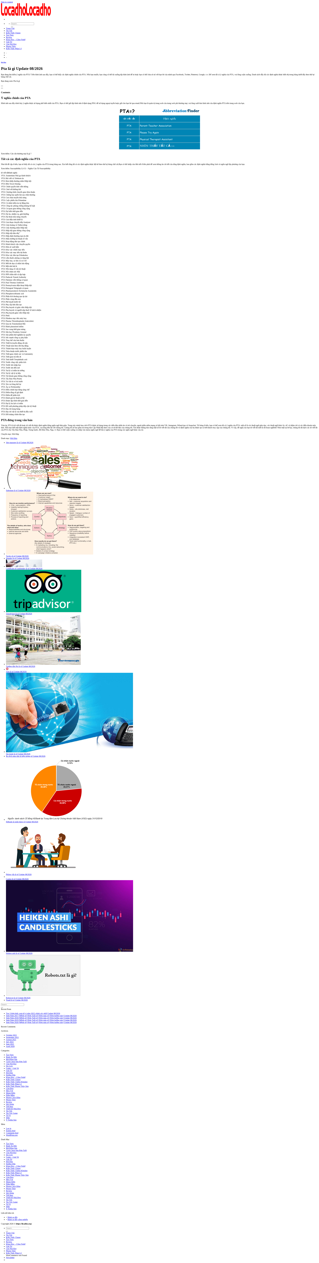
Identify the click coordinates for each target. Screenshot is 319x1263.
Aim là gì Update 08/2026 (16, 672)
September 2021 (12, 1037)
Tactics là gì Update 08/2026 (17, 556)
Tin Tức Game (12, 1113)
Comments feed (12, 1133)
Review (9, 37)
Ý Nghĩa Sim (11, 1120)
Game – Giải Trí (12, 1068)
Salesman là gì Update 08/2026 (18, 490)
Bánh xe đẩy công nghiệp (18, 1219)
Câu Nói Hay (11, 44)
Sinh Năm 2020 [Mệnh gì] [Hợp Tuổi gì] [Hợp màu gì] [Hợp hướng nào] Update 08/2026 (41, 1022)
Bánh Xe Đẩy (11, 1057)
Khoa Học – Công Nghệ (15, 40)
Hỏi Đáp (3, 62)
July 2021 (10, 1042)
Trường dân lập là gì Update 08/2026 (20, 666)
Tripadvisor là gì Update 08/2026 (19, 614)
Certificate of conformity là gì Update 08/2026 (24, 569)
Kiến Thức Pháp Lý (14, 49)
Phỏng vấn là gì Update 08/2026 (19, 874)
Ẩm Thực (10, 35)
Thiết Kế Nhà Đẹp (13, 1109)
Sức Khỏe (10, 1104)
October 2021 (11, 1035)
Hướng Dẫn (10, 1075)
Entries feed (10, 1131)
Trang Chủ (10, 28)
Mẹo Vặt (9, 1091)
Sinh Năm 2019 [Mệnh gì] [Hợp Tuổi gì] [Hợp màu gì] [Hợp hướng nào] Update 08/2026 (41, 1020)
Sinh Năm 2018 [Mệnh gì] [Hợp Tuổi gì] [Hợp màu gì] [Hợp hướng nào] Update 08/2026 (41, 1018)
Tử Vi (8, 1115)
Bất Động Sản (11, 1059)
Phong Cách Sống (13, 1097)
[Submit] (12, 26)
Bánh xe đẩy (13, 1217)
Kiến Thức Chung (13, 33)
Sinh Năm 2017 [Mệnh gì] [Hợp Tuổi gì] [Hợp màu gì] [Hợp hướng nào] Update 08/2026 (41, 1016)
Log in (8, 1128)
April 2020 (10, 1046)
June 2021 (10, 1044)
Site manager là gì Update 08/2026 (19, 443)
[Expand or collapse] (2, 88)
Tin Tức (9, 31)
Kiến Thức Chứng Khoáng (16, 1082)
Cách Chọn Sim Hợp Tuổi (16, 1062)
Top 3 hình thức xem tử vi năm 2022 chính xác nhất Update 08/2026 (33, 1013)
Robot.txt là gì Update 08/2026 (18, 998)
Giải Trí (9, 42)
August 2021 (11, 1040)
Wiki (8, 1118)
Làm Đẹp (9, 1088)
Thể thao (9, 1106)
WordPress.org (12, 1135)
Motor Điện (10, 1093)
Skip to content (7, 2)
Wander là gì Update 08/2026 (17, 558)
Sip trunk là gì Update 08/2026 (18, 754)
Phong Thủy (11, 46)
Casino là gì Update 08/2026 (17, 879)
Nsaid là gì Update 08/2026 (17, 1000)
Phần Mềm (10, 1095)
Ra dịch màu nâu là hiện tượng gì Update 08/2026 (25, 756)
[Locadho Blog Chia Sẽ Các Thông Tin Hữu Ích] (26, 15)
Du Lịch (9, 1066)
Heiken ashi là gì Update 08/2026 (19, 953)
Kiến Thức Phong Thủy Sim (17, 1086)
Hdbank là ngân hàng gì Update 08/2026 (22, 822)
